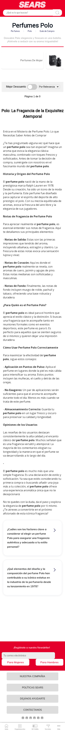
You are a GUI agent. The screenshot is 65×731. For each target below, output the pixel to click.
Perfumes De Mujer (31, 60)
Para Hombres (49, 662)
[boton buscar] (57, 12)
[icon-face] (23, 719)
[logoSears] (32, 4)
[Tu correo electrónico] (33, 655)
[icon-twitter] (27, 719)
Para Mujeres (15, 662)
